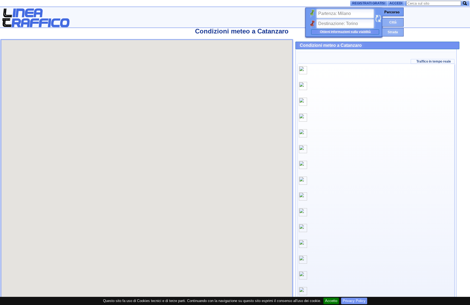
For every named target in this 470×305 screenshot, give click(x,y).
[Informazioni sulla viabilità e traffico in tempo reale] (35, 25)
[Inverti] (378, 18)
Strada (393, 32)
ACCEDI (395, 3)
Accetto (331, 301)
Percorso (392, 12)
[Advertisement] (190, 37)
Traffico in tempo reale (433, 61)
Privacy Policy (354, 301)
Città (393, 22)
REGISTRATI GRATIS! (368, 3)
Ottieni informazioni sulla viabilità (345, 32)
